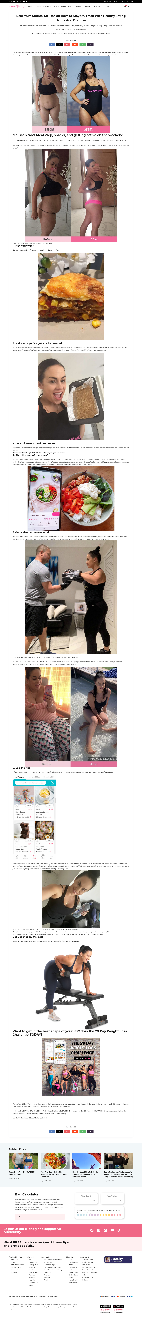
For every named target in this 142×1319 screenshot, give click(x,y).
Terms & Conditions (52, 1296)
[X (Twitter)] (59, 44)
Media (13, 1262)
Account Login (87, 1259)
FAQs (131, 1)
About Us (116, 1)
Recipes (87, 6)
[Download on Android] (118, 1306)
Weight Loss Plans (43, 6)
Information (30, 1257)
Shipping (32, 1277)
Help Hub (32, 1280)
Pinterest (47, 1275)
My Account (84, 1257)
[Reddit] (75, 44)
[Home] (32, 33)
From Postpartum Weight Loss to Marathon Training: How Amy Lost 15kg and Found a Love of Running (118, 1174)
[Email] (90, 44)
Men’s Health (73, 1280)
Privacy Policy (34, 1265)
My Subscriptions (88, 1267)
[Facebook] (52, 44)
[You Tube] (112, 1230)
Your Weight (112, 1196)
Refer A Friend (107, 1)
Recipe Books (73, 1275)
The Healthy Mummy (72, 52)
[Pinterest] (67, 44)
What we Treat (66, 6)
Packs (71, 1277)
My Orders (86, 1265)
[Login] (128, 6)
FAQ (30, 1259)
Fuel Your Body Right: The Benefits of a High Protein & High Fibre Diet (54, 1174)
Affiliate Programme (18, 1265)
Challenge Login (88, 1262)
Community (107, 6)
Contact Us (125, 1)
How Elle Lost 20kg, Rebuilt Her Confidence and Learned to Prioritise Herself (85, 1174)
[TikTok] (119, 1230)
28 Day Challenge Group (52, 1267)
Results (78, 6)
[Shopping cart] (125, 6)
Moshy (30, 6)
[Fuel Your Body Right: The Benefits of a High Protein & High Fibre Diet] (55, 1161)
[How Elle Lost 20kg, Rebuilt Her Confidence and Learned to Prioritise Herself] (86, 1161)
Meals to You (73, 1282)
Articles (97, 6)
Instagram (47, 1272)
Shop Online (70, 1257)
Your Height (86, 1196)
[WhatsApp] (83, 44)
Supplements (73, 1272)
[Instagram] (98, 1230)
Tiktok (46, 1280)
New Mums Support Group (53, 1270)
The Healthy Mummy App (94, 772)
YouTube (47, 1277)
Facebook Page (49, 1265)
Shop (55, 6)
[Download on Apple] (105, 1306)
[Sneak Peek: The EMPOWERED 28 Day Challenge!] (23, 1161)
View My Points (88, 1270)
